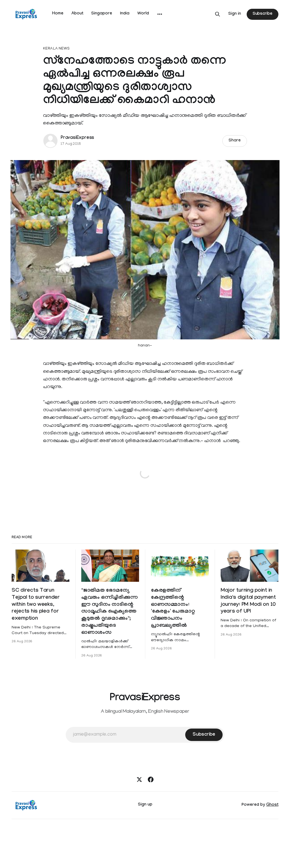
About (77, 13)
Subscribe (262, 14)
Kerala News (56, 49)
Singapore (101, 13)
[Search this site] (217, 14)
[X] (139, 779)
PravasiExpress (77, 138)
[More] (159, 14)
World (143, 13)
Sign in (234, 14)
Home (57, 13)
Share (235, 140)
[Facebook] (150, 779)
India (124, 13)
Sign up (145, 804)
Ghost (272, 805)
